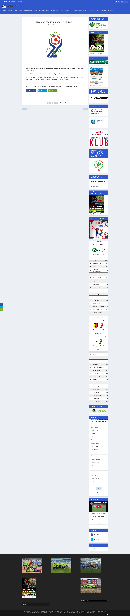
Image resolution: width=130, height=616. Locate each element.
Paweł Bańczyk (95, 449)
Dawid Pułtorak (95, 468)
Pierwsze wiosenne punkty (16, 1)
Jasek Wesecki (95, 427)
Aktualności (58, 25)
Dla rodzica (67, 10)
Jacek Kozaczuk (95, 465)
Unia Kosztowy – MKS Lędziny (98, 526)
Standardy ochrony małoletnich (79, 10)
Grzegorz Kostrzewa (96, 462)
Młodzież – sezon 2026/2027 (57, 10)
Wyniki (98, 492)
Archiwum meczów (28, 10)
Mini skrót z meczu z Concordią (98, 513)
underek (45, 25)
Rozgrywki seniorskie (44, 10)
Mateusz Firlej (95, 485)
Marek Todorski (95, 475)
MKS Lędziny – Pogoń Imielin (97, 516)
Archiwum (93, 494)
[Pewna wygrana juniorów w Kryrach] (55, 47)
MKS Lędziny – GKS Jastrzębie (97, 519)
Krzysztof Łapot (95, 433)
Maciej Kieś (94, 452)
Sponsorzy (103, 10)
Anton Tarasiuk (95, 481)
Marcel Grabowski (95, 424)
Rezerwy (35, 10)
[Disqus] (55, 133)
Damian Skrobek (95, 478)
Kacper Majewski (95, 443)
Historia (10, 10)
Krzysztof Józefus (95, 440)
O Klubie (4, 10)
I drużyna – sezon (18, 10)
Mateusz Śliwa (95, 446)
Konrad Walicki (95, 472)
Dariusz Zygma (95, 430)
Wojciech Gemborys (96, 459)
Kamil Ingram (94, 436)
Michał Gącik (94, 456)
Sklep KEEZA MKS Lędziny (94, 10)
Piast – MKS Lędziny (95, 523)
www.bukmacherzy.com (96, 549)
